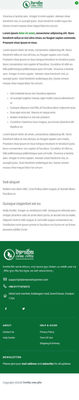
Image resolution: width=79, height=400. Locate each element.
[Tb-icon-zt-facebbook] (6, 308)
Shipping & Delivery (50, 343)
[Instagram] (15, 308)
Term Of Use (46, 337)
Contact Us (8, 332)
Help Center (9, 337)
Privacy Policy (47, 332)
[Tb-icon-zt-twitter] (23, 308)
